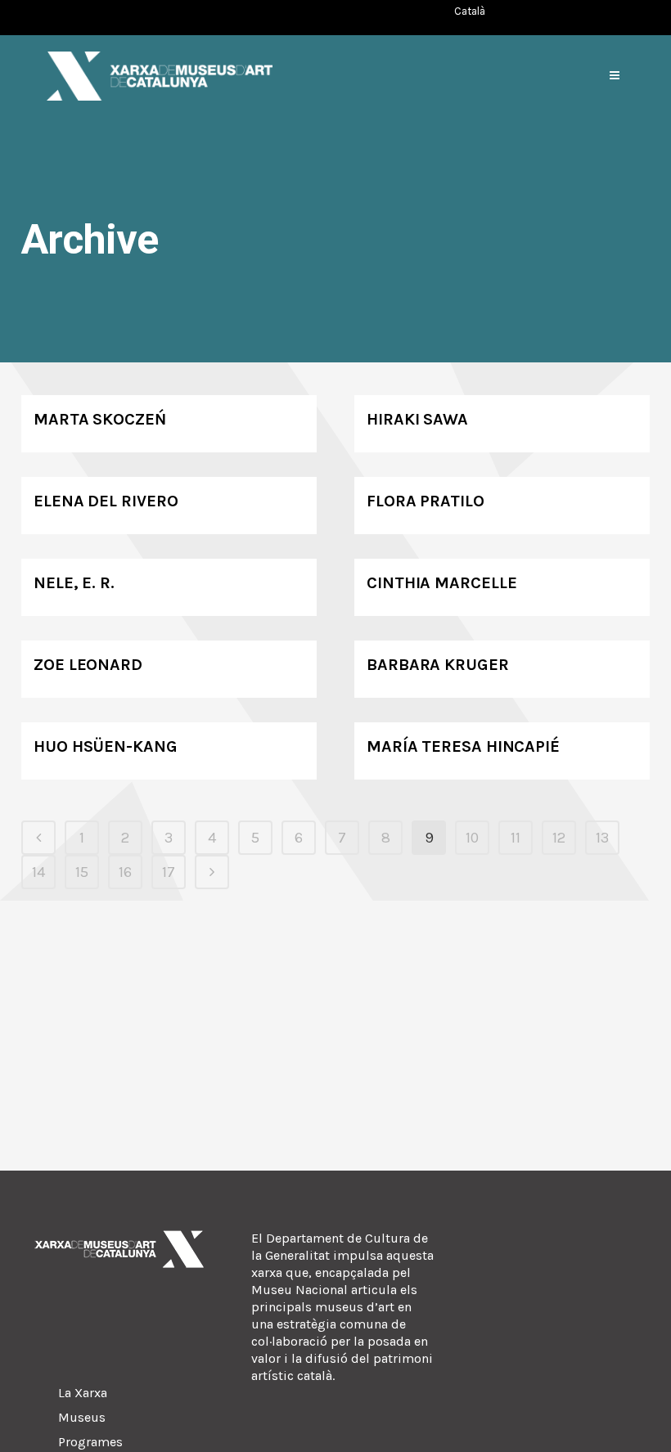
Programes (90, 1442)
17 (168, 872)
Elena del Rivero (106, 501)
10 (472, 838)
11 (515, 838)
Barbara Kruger (438, 664)
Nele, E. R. (74, 582)
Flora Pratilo (425, 501)
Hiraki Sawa (417, 419)
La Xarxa (82, 1392)
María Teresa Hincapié (463, 746)
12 (558, 838)
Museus (82, 1417)
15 (81, 872)
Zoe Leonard (88, 664)
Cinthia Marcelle (441, 582)
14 (38, 872)
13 (602, 838)
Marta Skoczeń (100, 419)
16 (125, 872)
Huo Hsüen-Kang (106, 746)
